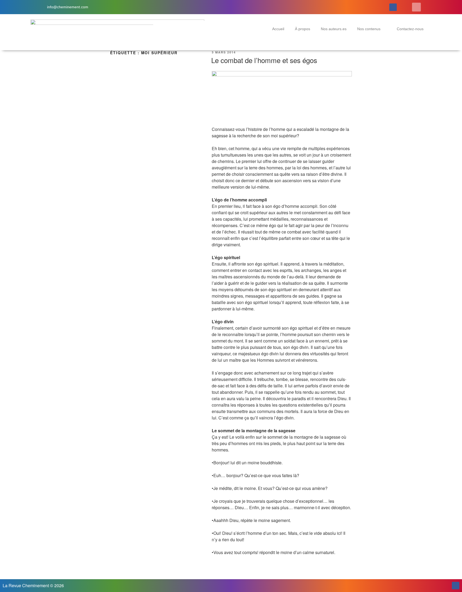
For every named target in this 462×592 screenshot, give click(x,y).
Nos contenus (368, 29)
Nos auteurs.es (333, 29)
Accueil (278, 29)
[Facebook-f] (393, 7)
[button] (416, 7)
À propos (302, 29)
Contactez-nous (410, 29)
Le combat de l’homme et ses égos (264, 60)
